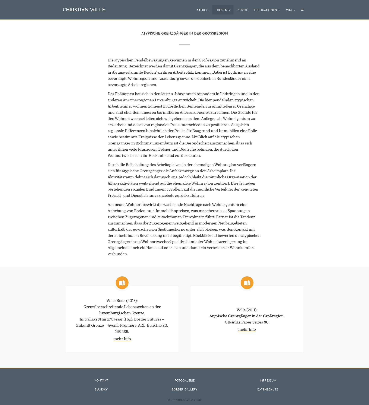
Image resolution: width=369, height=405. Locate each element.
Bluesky (101, 389)
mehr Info (122, 339)
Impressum (267, 380)
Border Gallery (184, 389)
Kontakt (101, 380)
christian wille (84, 10)
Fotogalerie (184, 380)
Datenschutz (267, 389)
